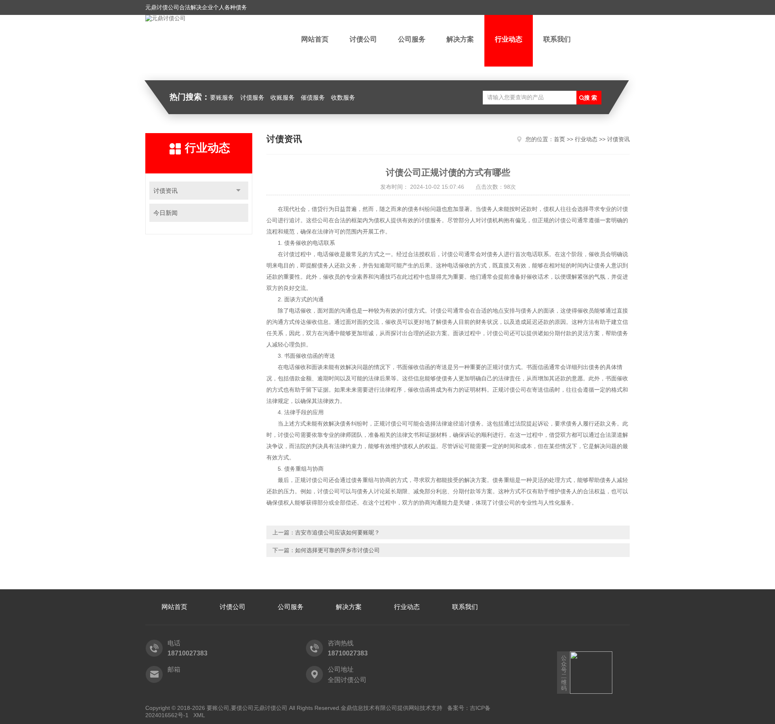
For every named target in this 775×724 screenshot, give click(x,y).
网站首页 (315, 39)
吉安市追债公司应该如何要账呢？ (337, 532)
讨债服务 (252, 97)
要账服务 (222, 97)
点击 (238, 191)
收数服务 (343, 97)
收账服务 (282, 97)
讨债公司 (363, 39)
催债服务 (313, 97)
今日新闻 (165, 212)
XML (199, 715)
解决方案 (460, 39)
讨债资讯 (165, 190)
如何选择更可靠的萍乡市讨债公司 (337, 550)
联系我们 (557, 39)
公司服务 (411, 39)
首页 (559, 139)
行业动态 (508, 39)
